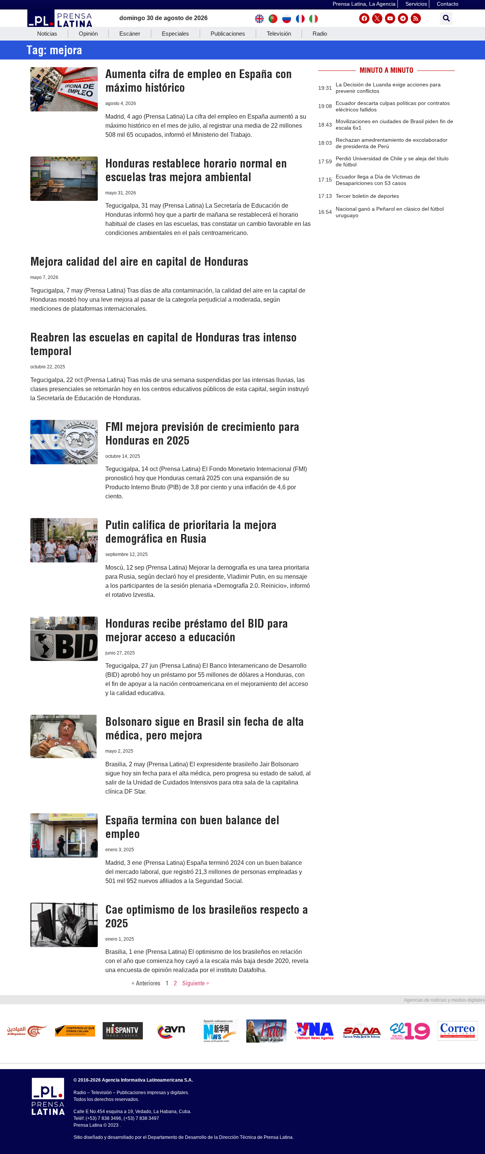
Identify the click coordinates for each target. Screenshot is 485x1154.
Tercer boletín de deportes (367, 196)
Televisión (279, 33)
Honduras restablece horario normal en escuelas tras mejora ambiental (196, 170)
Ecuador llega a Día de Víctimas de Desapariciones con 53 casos (378, 180)
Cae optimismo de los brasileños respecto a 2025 (206, 916)
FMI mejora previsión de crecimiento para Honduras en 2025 (202, 434)
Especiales (175, 33)
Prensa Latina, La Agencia (364, 4)
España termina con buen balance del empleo (192, 827)
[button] (446, 18)
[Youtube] (390, 18)
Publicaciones (228, 33)
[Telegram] (403, 18)
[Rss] (416, 18)
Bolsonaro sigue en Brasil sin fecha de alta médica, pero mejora (204, 728)
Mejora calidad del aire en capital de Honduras (139, 261)
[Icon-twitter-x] (377, 18)
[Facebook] (364, 18)
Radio (320, 33)
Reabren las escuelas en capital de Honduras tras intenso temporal (163, 344)
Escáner (129, 33)
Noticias (47, 33)
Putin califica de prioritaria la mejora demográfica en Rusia (191, 532)
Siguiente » (195, 983)
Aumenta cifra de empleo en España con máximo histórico (198, 81)
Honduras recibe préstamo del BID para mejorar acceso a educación (196, 630)
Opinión (88, 33)
